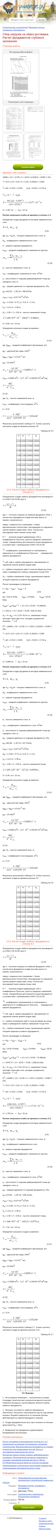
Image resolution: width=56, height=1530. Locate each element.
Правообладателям (46, 1524)
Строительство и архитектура (15, 27)
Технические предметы (29, 1497)
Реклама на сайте (45, 1521)
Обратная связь (45, 1529)
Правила (42, 1526)
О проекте (42, 1518)
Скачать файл (28, 167)
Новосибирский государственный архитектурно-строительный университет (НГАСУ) (28, 1480)
